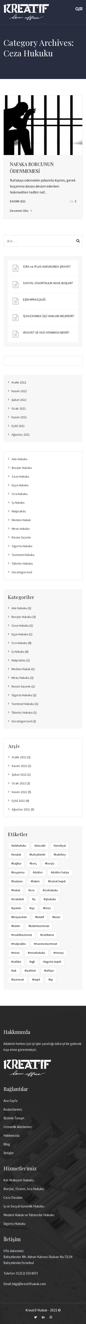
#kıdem (15, 926)
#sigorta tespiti (52, 962)
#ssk (13, 971)
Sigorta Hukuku (22, 546)
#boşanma (18, 872)
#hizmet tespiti (57, 881)
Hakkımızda (11, 1135)
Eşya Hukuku (20, 485)
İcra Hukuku (20, 494)
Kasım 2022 (19, 391)
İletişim (8, 1153)
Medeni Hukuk (21, 520)
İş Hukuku (18, 502)
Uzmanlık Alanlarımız (17, 1127)
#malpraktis (18, 944)
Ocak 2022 (18, 408)
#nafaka (16, 962)
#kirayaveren (19, 917)
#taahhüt (30, 971)
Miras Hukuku (21, 529)
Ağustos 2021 (20, 434)
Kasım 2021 (19, 417)
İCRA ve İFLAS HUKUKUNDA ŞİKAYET (47, 266)
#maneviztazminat (45, 944)
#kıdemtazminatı (38, 926)
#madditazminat (21, 935)
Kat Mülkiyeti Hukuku (18, 1180)
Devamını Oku (19, 211)
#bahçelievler (37, 854)
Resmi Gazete (21, 537)
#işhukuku (50, 899)
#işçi (32, 908)
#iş (33, 899)
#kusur (56, 917)
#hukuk (15, 890)
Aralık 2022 (18, 382)
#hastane (16, 881)
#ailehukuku (18, 846)
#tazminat (17, 979)
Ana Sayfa (10, 1100)
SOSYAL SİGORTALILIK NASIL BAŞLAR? (48, 283)
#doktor (38, 872)
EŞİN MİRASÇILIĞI (34, 299)
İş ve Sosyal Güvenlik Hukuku (23, 1206)
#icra (31, 890)
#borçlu (49, 863)
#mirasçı (58, 953)
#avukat (16, 854)
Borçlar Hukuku (22, 468)
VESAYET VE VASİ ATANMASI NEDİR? (46, 332)
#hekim (35, 881)
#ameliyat (60, 846)
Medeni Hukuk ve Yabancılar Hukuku (28, 1215)
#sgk (32, 962)
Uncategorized (22, 572)
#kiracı (47, 908)
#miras (15, 953)
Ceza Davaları (12, 1197)
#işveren (16, 908)
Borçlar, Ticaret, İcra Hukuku (23, 1189)
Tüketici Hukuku (22, 563)
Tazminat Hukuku (23, 555)
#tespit (36, 979)
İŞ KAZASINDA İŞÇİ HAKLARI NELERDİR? (48, 316)
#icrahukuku (50, 890)
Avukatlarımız (12, 1109)
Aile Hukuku (19, 459)
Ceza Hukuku (20, 476)
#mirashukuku (36, 953)
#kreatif (39, 917)
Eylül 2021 (18, 426)
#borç (33, 863)
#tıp (50, 979)
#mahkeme (47, 935)
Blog (6, 1144)
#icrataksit (17, 899)
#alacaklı (39, 846)
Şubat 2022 (18, 400)
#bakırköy (60, 854)
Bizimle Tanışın (13, 1118)
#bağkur (16, 863)
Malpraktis (19, 511)
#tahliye (49, 971)
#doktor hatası (60, 872)
